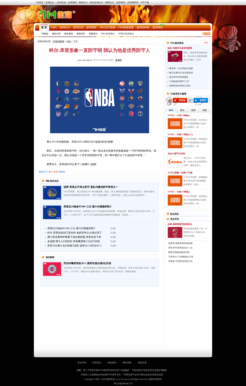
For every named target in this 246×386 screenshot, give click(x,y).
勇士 (50, 171)
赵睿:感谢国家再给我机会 (180, 224)
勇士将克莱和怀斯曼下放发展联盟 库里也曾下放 (74, 237)
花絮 (204, 110)
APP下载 (144, 2)
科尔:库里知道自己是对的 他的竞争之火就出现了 (74, 232)
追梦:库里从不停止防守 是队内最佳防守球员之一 (91, 187)
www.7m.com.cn (84, 60)
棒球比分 (83, 2)
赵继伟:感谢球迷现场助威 (180, 243)
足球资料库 (132, 2)
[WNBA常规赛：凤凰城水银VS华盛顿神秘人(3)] (175, 142)
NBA (54, 27)
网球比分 (109, 2)
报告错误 (112, 362)
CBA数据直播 (125, 27)
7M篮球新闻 (58, 41)
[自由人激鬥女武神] (175, 161)
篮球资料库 (143, 27)
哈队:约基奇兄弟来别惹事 (180, 48)
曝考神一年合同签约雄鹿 (181, 68)
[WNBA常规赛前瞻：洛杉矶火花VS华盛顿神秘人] (175, 123)
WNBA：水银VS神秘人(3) (180, 134)
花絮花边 (93, 33)
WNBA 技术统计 (126, 33)
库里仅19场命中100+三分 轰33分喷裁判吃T (87, 206)
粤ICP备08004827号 (123, 383)
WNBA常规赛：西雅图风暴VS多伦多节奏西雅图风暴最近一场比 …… (195, 181)
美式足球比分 (96, 2)
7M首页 (39, 2)
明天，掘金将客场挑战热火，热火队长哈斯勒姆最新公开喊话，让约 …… (195, 56)
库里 (55, 171)
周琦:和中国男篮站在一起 (180, 247)
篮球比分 (65, 27)
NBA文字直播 (107, 27)
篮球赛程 (91, 27)
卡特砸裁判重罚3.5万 (179, 81)
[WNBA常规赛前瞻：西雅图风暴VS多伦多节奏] (175, 181)
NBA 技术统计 (108, 33)
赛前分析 (56, 33)
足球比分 (50, 2)
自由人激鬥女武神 (176, 153)
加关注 (182, 100)
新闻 (193, 110)
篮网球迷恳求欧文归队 (180, 85)
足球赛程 (72, 2)
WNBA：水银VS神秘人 (179, 191)
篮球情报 (158, 27)
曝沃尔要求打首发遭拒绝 (181, 72)
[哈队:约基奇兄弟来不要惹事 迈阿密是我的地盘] (175, 56)
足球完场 (61, 2)
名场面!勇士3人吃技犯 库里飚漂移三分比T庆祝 (73, 241)
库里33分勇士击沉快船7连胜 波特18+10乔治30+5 (74, 245)
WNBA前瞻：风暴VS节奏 (180, 172)
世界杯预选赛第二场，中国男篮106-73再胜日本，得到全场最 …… (195, 232)
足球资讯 (120, 2)
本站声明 (81, 362)
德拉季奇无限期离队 (179, 77)
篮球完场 (78, 27)
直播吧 (118, 60)
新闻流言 (81, 33)
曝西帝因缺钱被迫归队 (179, 252)
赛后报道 (68, 33)
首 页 (44, 27)
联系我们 (97, 362)
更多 (206, 42)
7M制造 (44, 33)
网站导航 (127, 362)
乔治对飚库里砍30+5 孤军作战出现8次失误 (87, 263)
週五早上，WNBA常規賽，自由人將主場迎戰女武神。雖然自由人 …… (195, 162)
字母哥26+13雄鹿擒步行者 (180, 256)
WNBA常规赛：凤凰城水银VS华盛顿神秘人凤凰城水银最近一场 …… (195, 142)
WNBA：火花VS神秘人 (179, 115)
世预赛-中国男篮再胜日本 (180, 261)
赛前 (171, 110)
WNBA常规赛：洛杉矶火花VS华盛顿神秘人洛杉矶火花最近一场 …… (195, 123)
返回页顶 (142, 362)
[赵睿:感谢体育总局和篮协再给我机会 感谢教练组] (175, 232)
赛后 (182, 110)
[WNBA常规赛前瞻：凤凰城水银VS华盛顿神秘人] (175, 200)
